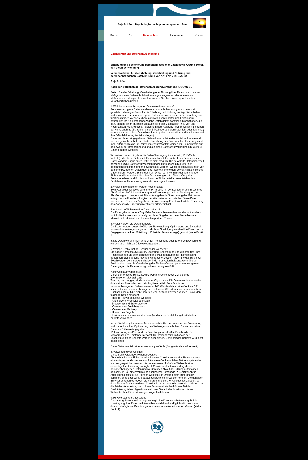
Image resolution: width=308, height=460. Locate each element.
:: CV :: (130, 35)
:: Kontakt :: (199, 35)
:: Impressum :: (176, 35)
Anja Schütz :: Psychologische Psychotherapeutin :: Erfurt (152, 24)
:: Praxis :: (114, 35)
